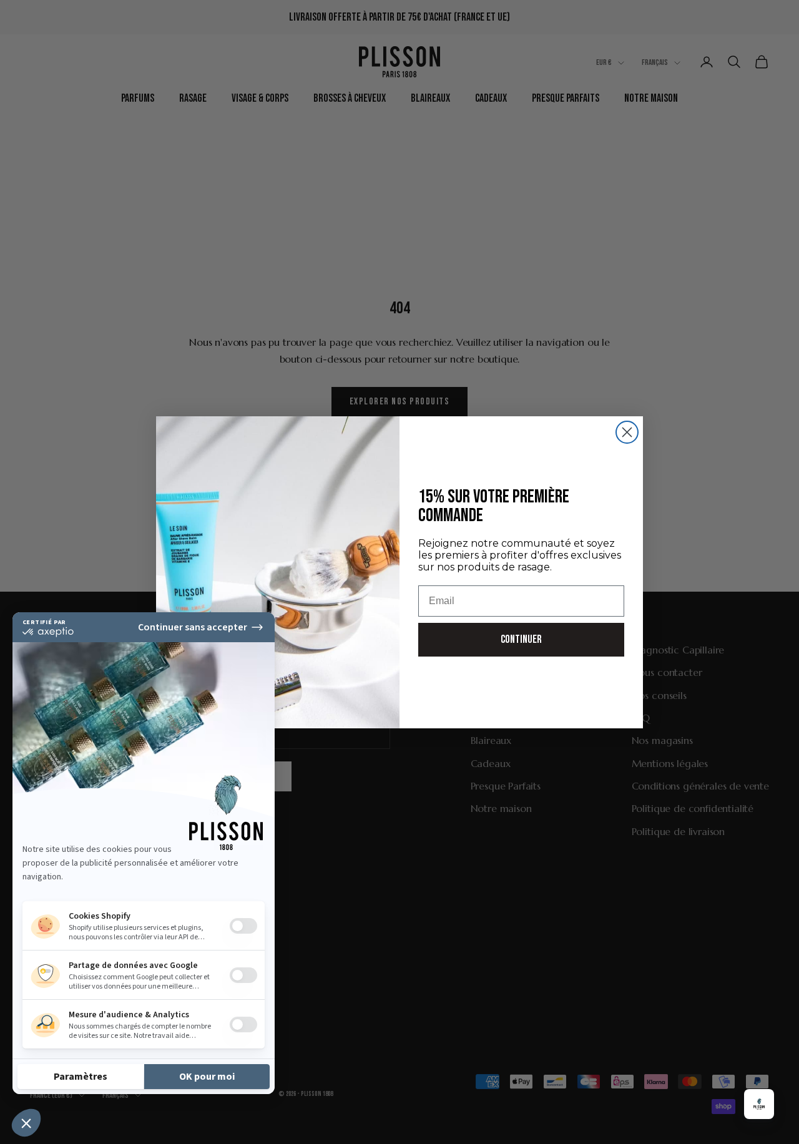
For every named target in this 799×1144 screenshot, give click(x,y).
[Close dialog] (627, 432)
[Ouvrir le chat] (759, 1104)
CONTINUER (521, 639)
